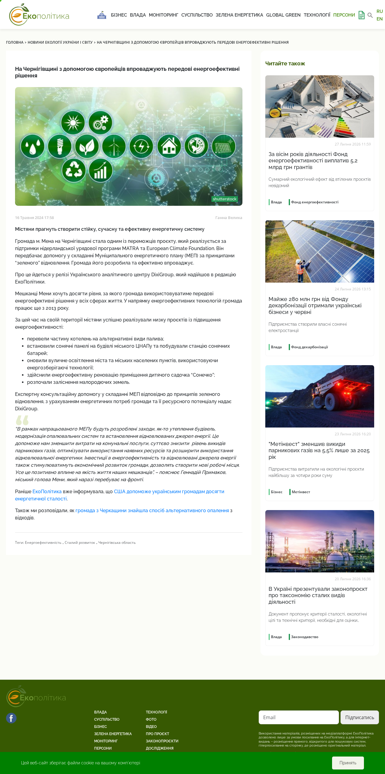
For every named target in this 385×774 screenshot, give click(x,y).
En (380, 18)
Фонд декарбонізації (309, 346)
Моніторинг (163, 15)
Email (269, 717)
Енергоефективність (43, 542)
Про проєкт (157, 734)
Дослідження (160, 748)
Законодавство (304, 636)
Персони (344, 15)
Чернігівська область (117, 542)
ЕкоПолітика (47, 491)
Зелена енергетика (239, 15)
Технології (317, 15)
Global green (283, 15)
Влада (138, 15)
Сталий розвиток (80, 542)
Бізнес (119, 15)
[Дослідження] (361, 15)
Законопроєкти (162, 741)
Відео (151, 727)
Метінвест (301, 491)
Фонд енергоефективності (314, 202)
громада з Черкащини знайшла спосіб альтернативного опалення (152, 510)
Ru (380, 11)
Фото (151, 719)
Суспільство (197, 15)
